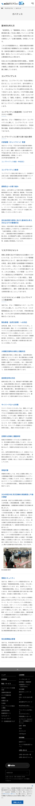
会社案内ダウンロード (25, 702)
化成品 (3, 703)
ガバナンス (22, 731)
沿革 (20, 694)
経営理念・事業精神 (25, 682)
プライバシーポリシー (9, 794)
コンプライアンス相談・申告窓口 (12, 161)
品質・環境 (22, 726)
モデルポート (5, 716)
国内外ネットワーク (25, 692)
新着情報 (4, 679)
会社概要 (21, 689)
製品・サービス (6, 683)
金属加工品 (4, 700)
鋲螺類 (3, 698)
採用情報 (21, 737)
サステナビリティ (24, 706)
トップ (3, 675)
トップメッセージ (24, 679)
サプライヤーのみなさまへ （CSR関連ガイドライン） (25, 721)
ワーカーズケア (6, 718)
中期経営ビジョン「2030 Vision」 (24, 685)
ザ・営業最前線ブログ (8, 721)
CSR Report (22, 734)
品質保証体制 (5, 710)
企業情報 (21, 675)
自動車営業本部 (6, 692)
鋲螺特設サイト (6, 713)
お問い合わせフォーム (25, 757)
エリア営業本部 (6, 695)
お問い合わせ (23, 750)
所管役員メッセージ (25, 716)
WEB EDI (9, 773)
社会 (20, 728)
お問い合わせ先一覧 (25, 754)
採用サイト (22, 742)
